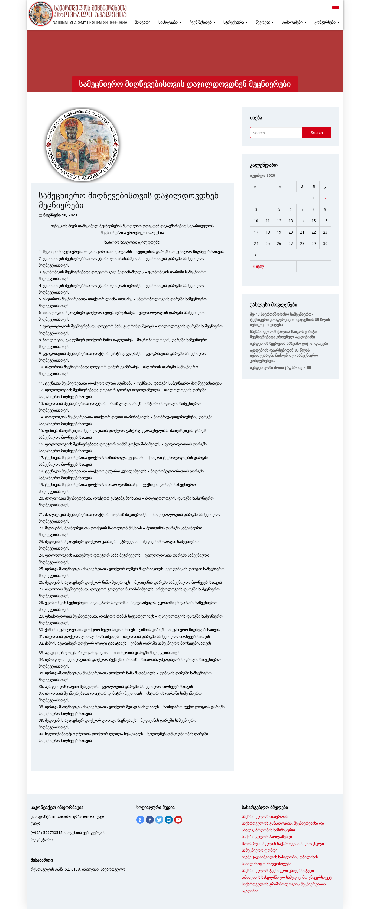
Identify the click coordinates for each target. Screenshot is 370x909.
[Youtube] (178, 820)
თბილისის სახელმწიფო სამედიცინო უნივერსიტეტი (287, 877)
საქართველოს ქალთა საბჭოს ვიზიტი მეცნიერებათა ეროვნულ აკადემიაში (283, 334)
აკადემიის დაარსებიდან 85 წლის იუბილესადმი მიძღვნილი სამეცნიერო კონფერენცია (284, 355)
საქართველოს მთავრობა (265, 816)
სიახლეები (168, 22)
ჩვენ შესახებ (201, 22)
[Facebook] (150, 820)
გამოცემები (293, 22)
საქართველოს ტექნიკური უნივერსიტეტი (278, 870)
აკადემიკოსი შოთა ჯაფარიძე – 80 (280, 367)
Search (317, 132)
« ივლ (258, 266)
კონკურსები (325, 22)
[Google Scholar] (140, 820)
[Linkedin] (169, 820)
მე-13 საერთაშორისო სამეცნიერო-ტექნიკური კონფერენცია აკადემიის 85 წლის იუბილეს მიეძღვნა (290, 319)
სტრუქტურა (234, 22)
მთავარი (142, 22)
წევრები (263, 22)
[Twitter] (159, 820)
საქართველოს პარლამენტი (267, 836)
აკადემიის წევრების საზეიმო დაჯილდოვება (289, 343)
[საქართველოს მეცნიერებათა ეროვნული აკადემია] (77, 14)
